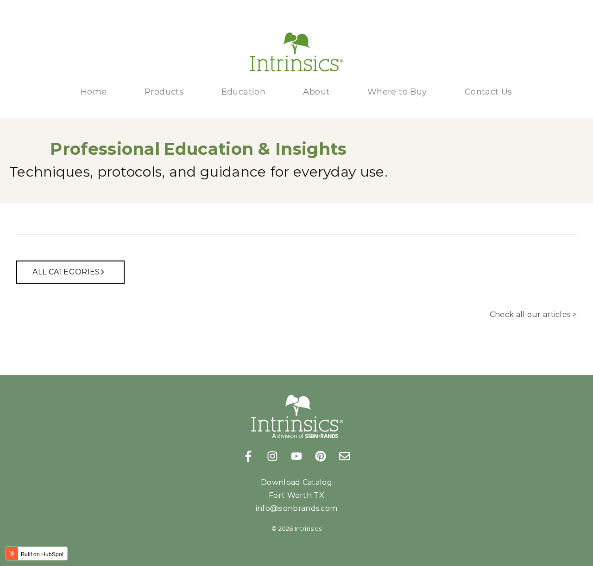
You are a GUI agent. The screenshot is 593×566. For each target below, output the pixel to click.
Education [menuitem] (243, 92)
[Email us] (344, 456)
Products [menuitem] (164, 92)
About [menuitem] (316, 92)
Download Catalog (296, 482)
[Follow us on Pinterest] (320, 456)
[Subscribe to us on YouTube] (296, 456)
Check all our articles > (533, 314)
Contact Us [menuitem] (488, 92)
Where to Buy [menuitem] (397, 92)
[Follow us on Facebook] (248, 456)
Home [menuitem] (94, 92)
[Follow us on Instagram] (272, 456)
